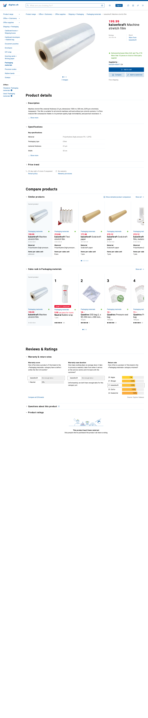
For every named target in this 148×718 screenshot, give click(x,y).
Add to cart (128, 70)
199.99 (114, 21)
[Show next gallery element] (104, 46)
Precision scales (10, 69)
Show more (34, 118)
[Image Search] (102, 5)
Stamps (7, 77)
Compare (118, 75)
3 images (65, 80)
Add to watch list (136, 75)
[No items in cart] (142, 5)
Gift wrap (8, 52)
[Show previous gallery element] (25, 46)
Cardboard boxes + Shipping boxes (11, 32)
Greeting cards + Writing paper (11, 57)
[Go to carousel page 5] (87, 260)
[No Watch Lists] (138, 5)
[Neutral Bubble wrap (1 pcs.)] (65, 300)
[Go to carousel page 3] (84, 260)
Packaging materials (9, 64)
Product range (8, 14)
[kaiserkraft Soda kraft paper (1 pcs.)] (91, 222)
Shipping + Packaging (11, 27)
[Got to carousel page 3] (66, 76)
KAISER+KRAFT (114, 64)
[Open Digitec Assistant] (128, 5)
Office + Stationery (10, 18)
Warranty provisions (65, 174)
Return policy (33, 174)
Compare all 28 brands (36, 397)
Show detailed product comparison (118, 197)
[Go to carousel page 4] (86, 260)
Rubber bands (9, 73)
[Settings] (109, 5)
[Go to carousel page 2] (82, 260)
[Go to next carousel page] (140, 229)
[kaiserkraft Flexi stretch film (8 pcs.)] (65, 222)
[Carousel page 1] (62, 76)
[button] (126, 55)
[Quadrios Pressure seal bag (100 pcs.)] (118, 300)
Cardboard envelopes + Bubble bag (12, 38)
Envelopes (8, 48)
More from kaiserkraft (133, 37)
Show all (139, 197)
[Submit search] (28, 5)
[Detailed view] (46, 380)
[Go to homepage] (10, 5)
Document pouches (12, 44)
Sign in (119, 5)
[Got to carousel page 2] (64, 76)
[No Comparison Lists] (133, 5)
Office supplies (8, 22)
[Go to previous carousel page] (29, 229)
